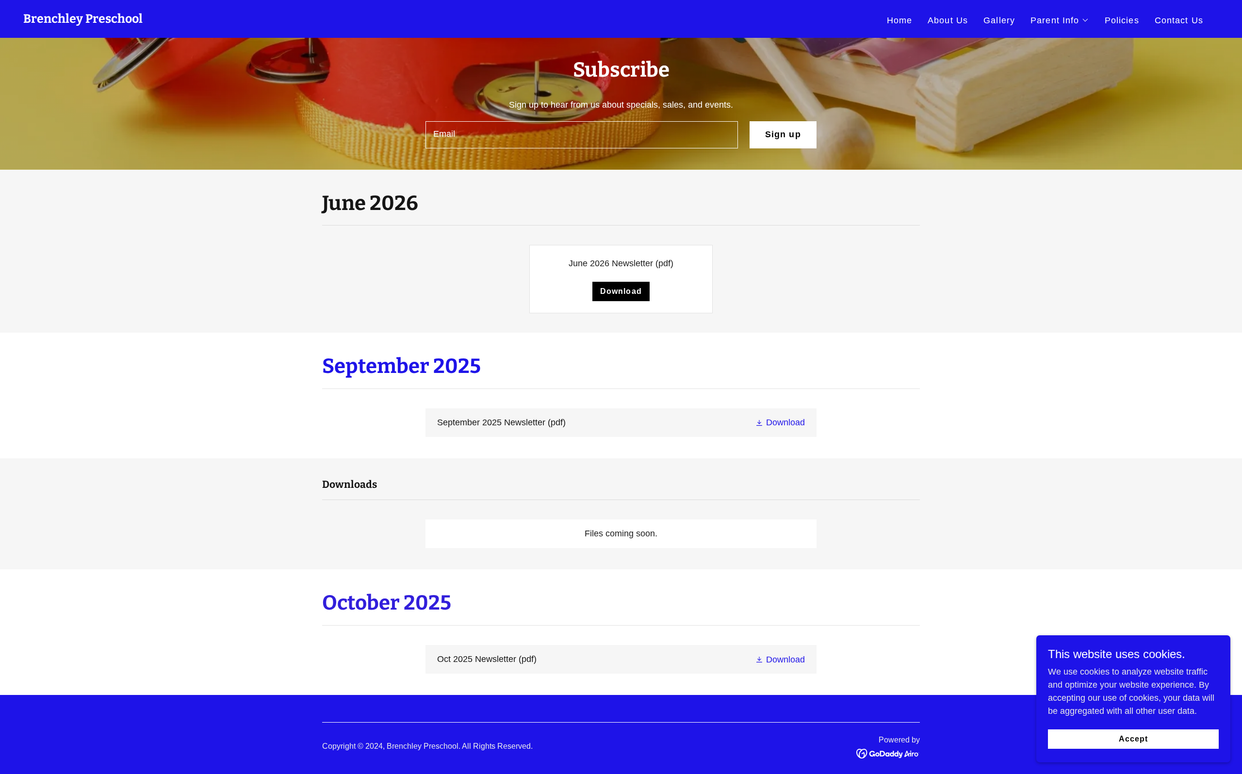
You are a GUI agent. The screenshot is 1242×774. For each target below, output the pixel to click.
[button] (1059, 20)
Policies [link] (1122, 20)
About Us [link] (948, 20)
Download (620, 291)
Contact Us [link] (1179, 20)
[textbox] (581, 134)
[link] (83, 20)
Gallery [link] (999, 20)
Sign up (783, 134)
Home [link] (900, 20)
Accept (1133, 739)
